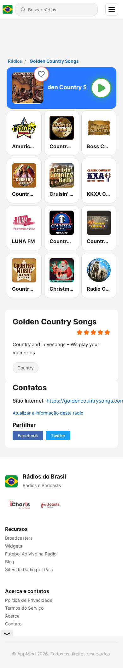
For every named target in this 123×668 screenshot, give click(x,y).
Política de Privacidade (28, 600)
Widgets (13, 546)
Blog (9, 561)
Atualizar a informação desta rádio (48, 412)
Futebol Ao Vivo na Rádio (30, 553)
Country (25, 367)
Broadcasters (18, 538)
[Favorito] (41, 74)
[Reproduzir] (101, 88)
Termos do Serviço (24, 608)
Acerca (12, 616)
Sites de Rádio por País (29, 569)
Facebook (28, 435)
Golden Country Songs (54, 61)
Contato (13, 623)
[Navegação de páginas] (111, 9)
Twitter (58, 435)
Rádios (15, 61)
